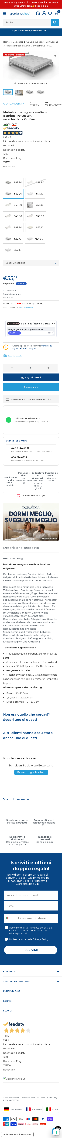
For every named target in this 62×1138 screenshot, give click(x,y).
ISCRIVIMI (31, 950)
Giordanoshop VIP (27, 307)
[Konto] (44, 13)
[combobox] (10, 918)
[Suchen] (55, 22)
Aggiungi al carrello (31, 377)
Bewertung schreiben (31, 772)
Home (6, 42)
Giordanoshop (13, 103)
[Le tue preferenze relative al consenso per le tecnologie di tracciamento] (56, 1132)
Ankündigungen (34, 42)
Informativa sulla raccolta (17, 1134)
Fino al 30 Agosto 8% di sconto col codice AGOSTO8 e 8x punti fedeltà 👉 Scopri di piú (31, 4)
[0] (56, 13)
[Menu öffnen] (4, 14)
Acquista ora (31, 387)
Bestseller (18, 42)
